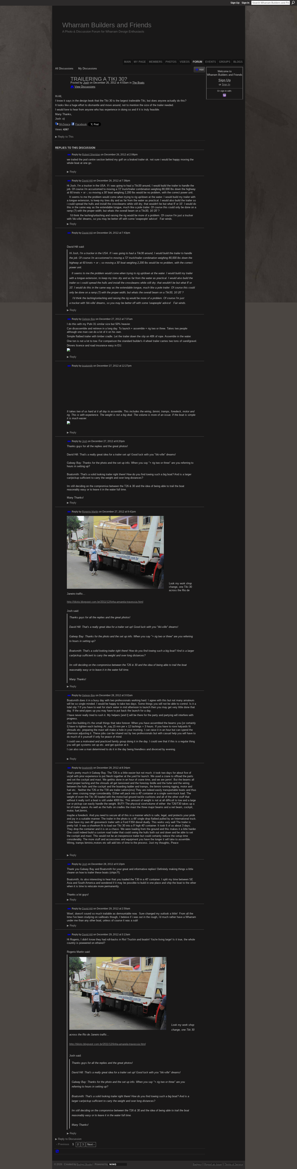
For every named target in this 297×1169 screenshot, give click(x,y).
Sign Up (235, 2)
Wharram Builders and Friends (107, 25)
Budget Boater (84, 1164)
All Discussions (64, 68)
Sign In (245, 2)
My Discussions (87, 68)
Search (293, 2)
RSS (57, 1151)
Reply (71, 171)
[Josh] (61, 87)
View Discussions (85, 86)
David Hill (87, 180)
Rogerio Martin (90, 511)
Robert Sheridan (91, 154)
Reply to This (64, 136)
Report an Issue (213, 1164)
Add (201, 69)
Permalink (69, 155)
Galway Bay (88, 319)
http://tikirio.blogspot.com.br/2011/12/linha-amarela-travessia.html (105, 601)
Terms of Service (234, 1164)
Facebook (81, 124)
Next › (90, 1144)
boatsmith (87, 365)
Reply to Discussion (68, 1138)
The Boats (138, 82)
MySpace (64, 124)
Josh (86, 82)
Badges (197, 1164)
